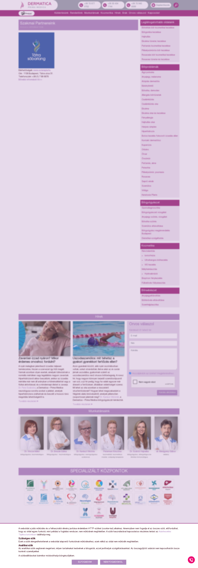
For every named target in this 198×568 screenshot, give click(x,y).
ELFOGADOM (85, 562)
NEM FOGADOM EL (113, 562)
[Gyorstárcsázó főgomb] (191, 560)
